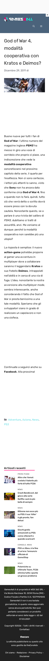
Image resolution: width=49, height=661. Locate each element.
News (35, 419)
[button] (33, 26)
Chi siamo (10, 652)
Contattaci (24, 629)
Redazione (22, 652)
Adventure (14, 419)
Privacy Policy (35, 652)
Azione (26, 419)
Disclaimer (25, 656)
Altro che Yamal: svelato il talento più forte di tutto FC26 (27, 480)
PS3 (6, 424)
